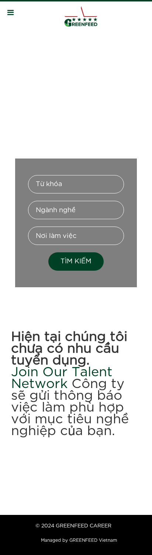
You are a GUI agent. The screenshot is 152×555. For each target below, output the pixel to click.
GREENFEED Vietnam (93, 540)
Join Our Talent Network (62, 378)
